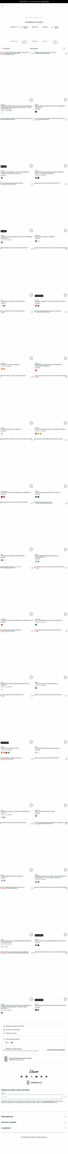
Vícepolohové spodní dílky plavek (47, 492)
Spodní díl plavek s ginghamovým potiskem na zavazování (16, 941)
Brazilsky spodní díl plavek (45, 811)
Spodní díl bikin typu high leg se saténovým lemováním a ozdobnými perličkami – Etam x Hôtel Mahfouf (16, 107)
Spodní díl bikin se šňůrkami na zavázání (15, 492)
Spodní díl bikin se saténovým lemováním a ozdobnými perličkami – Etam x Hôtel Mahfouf (16, 1007)
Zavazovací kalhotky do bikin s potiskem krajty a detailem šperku (49, 172)
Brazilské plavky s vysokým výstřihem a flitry (15, 812)
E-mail (3, 1093)
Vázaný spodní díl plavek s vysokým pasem (50, 301)
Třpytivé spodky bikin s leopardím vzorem (50, 429)
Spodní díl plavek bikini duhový (46, 683)
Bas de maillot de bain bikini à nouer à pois (50, 941)
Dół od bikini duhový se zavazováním (48, 620)
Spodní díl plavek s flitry (10, 748)
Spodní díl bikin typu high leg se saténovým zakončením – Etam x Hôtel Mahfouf (50, 876)
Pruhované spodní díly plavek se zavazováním (46, 556)
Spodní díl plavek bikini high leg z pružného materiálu (16, 237)
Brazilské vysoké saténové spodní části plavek (15, 684)
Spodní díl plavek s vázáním (45, 237)
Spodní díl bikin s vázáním (10, 364)
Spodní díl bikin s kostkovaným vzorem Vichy (17, 620)
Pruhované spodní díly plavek (11, 876)
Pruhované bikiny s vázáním (11, 429)
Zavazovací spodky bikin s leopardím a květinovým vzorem (48, 365)
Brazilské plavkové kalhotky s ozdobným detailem (50, 106)
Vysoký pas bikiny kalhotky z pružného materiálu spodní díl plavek (15, 172)
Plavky (31, 17)
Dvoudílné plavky (38, 17)
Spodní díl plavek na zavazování (12, 301)
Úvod (26, 17)
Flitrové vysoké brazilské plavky (47, 748)
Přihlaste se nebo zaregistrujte (56, 1049)
